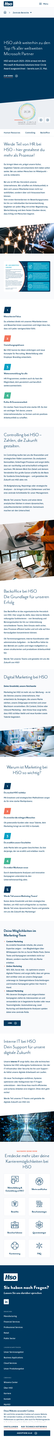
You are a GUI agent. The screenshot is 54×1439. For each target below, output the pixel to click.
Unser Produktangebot (14, 1368)
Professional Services (13, 1327)
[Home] (8, 3)
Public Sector (9, 1338)
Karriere (7, 1393)
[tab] (12, 132)
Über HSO (8, 1388)
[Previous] (41, 120)
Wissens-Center (11, 1382)
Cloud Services (10, 1363)
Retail (6, 1333)
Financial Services (12, 1322)
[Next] (47, 120)
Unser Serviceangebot (13, 1352)
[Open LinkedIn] (6, 1301)
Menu (45, 4)
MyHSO (7, 1404)
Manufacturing (10, 1316)
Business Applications (13, 1357)
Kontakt (7, 1399)
